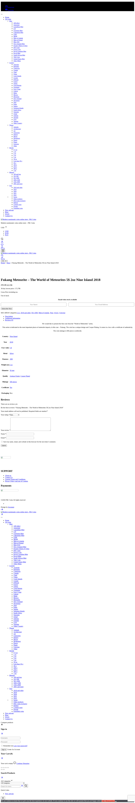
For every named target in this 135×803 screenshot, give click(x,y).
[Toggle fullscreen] (4, 767)
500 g (15, 168)
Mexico (16, 95)
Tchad (15, 114)
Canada (16, 70)
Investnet (11, 507)
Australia (16, 64)
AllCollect (17, 23)
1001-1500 (17, 180)
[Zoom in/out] (2, 767)
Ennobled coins (18, 208)
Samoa (16, 106)
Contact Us (9, 216)
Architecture (17, 129)
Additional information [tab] (12, 318)
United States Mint (19, 59)
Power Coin (17, 49)
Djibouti (16, 80)
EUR (7, 233)
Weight (11, 148)
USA (15, 119)
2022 (15, 195)
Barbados (16, 66)
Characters (17, 133)
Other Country (18, 123)
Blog (6, 212)
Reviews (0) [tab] (9, 320)
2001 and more (18, 184)
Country (11, 63)
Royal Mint (17, 53)
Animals (16, 127)
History (16, 134)
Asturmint (17, 25)
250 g (15, 167)
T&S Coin (17, 57)
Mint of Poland (18, 40)
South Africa (17, 110)
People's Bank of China (20, 46)
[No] (116, 801)
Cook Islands (17, 76)
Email (3, 438)
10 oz (15, 159)
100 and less (17, 174)
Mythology (17, 138)
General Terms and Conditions (15, 479)
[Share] (6, 767)
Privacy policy (110, 801)
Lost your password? (20, 746)
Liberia (16, 91)
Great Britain (17, 85)
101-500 (16, 176)
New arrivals (9, 210)
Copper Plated (25, 376)
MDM (15, 36)
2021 (15, 193)
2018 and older (18, 187)
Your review (5, 430)
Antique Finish (15, 376)
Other (15, 146)
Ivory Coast (17, 89)
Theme (11, 125)
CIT (15, 29)
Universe (16, 144)
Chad (15, 72)
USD (7, 231)
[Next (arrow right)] (4, 769)
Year (10, 185)
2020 (15, 191)
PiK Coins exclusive (20, 201)
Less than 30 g (18, 161)
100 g (15, 165)
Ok (103, 801)
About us (8, 475)
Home (7, 17)
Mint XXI (16, 42)
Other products (18, 199)
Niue (15, 102)
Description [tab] (9, 316)
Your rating (5, 415)
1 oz (15, 151)
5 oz (15, 157)
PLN (6, 235)
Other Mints (17, 61)
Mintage (11, 172)
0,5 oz (15, 150)
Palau (15, 104)
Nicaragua (17, 100)
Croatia (16, 78)
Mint (10, 21)
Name (3, 434)
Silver (12, 353)
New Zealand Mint (19, 44)
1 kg (15, 170)
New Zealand (17, 98)
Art (15, 131)
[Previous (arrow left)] (2, 769)
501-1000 (16, 178)
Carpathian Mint (18, 27)
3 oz (15, 155)
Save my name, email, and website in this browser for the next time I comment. (29, 442)
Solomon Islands (18, 108)
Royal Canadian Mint (20, 51)
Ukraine (16, 117)
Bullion (16, 202)
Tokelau (16, 116)
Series (15, 197)
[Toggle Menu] (2, 14)
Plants (15, 142)
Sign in (4, 749)
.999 (11, 359)
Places (15, 140)
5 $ (11, 348)
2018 (11, 342)
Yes (11, 387)
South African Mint (19, 55)
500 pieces (13, 382)
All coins (8, 19)
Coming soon (17, 204)
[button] (2, 725)
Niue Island (13, 336)
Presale (16, 206)
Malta (15, 93)
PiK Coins (17, 47)
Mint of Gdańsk (18, 38)
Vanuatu (16, 121)
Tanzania (16, 112)
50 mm (12, 370)
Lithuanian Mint (18, 32)
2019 (15, 189)
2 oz (15, 153)
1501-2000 (17, 182)
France (16, 81)
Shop (8, 263)
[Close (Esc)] (8, 767)
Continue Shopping (22, 763)
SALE (7, 214)
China (15, 74)
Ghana (15, 83)
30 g (15, 163)
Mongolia (16, 97)
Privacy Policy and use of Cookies (16, 481)
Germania (16, 87)
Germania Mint (18, 30)
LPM (15, 34)
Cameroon (17, 68)
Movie (15, 136)
